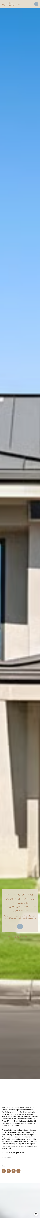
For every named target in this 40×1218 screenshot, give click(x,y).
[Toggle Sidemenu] (36, 4)
